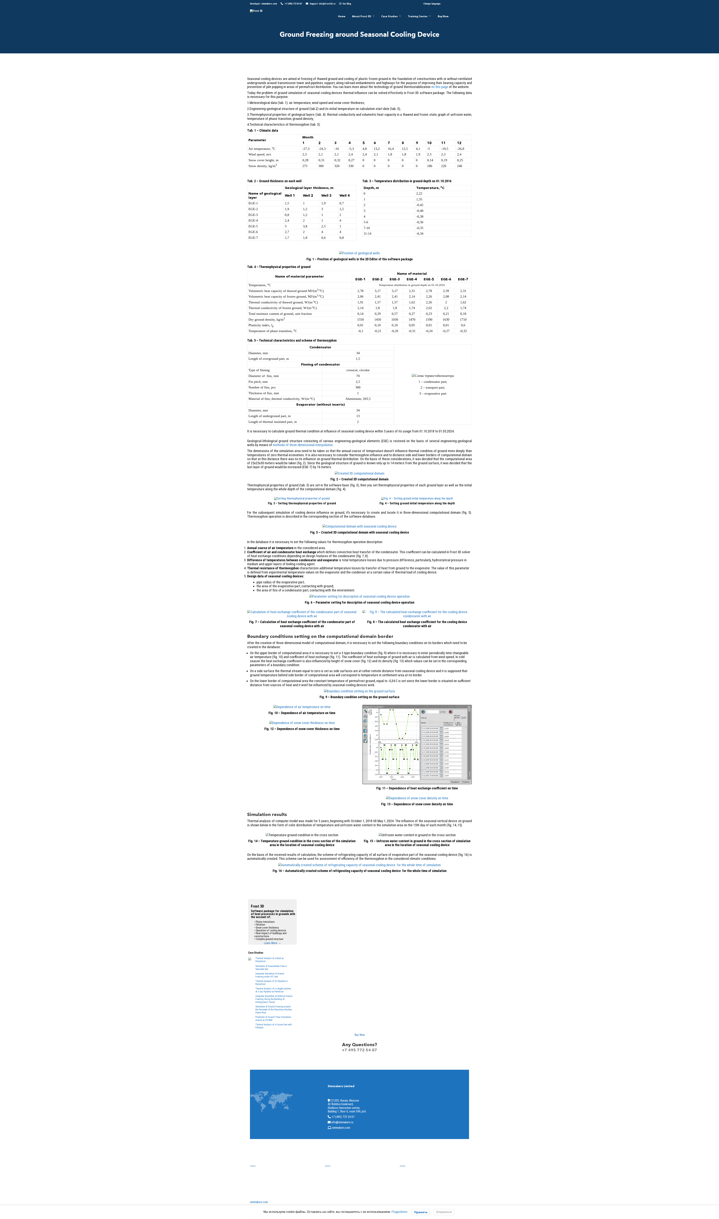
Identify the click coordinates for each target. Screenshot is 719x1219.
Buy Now (443, 16)
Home (341, 16)
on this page (439, 87)
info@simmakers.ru (342, 1122)
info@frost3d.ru (327, 3)
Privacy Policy (333, 1186)
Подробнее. (400, 1211)
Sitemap (330, 1175)
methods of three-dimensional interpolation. (303, 445)
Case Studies (389, 16)
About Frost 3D (361, 16)
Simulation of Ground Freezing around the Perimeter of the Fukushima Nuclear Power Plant (273, 1009)
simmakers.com (269, 3)
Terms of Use (333, 1181)
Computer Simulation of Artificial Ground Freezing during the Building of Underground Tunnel (273, 999)
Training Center (418, 16)
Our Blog (346, 3)
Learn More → (272, 943)
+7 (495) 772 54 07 (293, 3)
